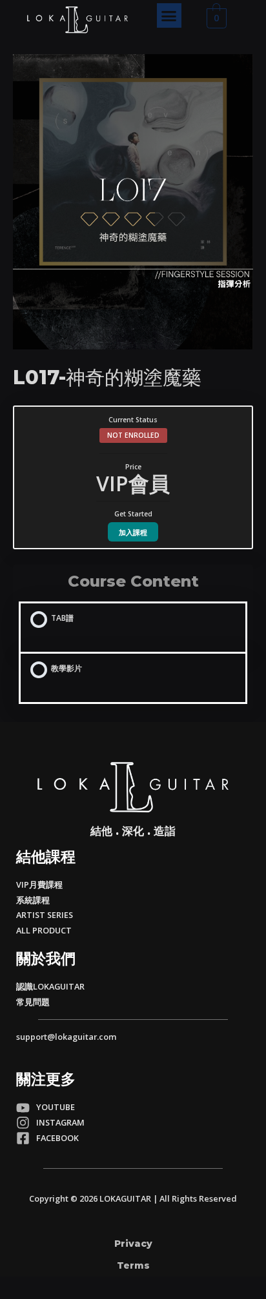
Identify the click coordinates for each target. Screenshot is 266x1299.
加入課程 (133, 532)
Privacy (133, 1243)
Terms (133, 1265)
